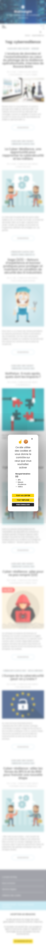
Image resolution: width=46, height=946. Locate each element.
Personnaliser (23, 504)
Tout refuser (23, 500)
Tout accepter (23, 495)
